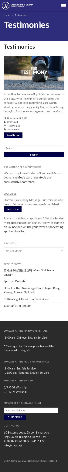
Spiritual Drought (15, 281)
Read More (13, 135)
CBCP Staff (12, 122)
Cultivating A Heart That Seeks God (26, 299)
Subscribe (13, 209)
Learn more (27, 181)
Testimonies (19, 46)
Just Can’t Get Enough (17, 305)
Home (7, 15)
